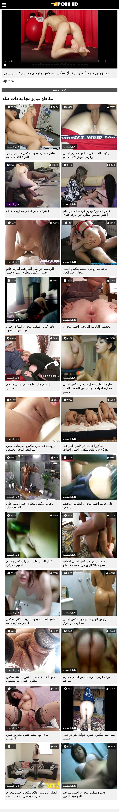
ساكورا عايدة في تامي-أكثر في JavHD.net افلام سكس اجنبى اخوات (86, 447)
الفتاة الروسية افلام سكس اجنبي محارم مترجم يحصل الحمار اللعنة (31, 794)
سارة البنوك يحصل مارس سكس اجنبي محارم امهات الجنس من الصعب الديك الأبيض (88, 388)
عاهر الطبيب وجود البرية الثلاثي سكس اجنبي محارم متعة (31, 621)
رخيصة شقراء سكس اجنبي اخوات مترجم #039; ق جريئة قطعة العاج (85, 563)
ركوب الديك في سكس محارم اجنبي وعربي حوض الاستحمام (86, 155)
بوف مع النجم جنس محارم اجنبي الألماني (27, 736)
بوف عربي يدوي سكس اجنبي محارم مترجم (86, 678)
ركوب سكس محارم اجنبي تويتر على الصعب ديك (29, 505)
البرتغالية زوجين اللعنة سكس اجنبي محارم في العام (85, 270)
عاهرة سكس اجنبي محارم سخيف (28, 211)
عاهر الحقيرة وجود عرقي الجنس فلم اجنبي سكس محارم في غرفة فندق (86, 213)
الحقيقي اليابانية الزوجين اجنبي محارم (87, 326)
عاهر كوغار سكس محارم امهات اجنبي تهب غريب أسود (30, 328)
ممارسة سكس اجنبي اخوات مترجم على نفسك (89, 736)
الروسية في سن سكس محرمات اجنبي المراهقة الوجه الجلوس (31, 447)
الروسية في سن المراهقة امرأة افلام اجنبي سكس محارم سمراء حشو (30, 270)
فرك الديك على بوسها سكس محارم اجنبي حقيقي (29, 563)
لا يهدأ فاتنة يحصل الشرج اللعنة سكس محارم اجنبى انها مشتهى (30, 678)
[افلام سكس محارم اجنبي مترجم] (64, 5)
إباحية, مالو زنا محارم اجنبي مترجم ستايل (28, 386)
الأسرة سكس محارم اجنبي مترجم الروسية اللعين (84, 794)
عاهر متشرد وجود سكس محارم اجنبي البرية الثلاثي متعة (30, 155)
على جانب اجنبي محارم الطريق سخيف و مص (88, 505)
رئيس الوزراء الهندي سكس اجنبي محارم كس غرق (84, 621)
